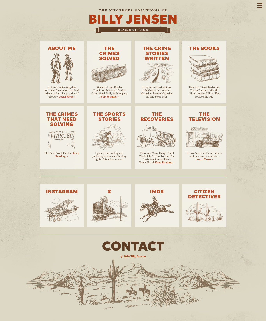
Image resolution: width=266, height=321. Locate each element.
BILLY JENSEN (133, 19)
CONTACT (133, 246)
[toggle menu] (260, 5)
